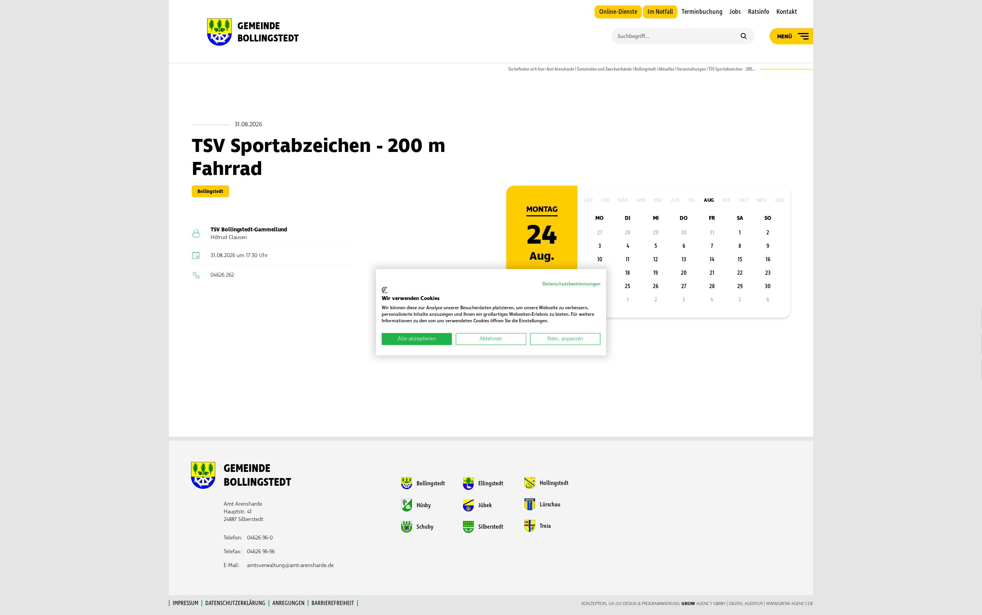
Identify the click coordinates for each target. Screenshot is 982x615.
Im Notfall (660, 11)
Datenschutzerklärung (235, 603)
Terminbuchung (702, 12)
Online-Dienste (618, 11)
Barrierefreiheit (332, 603)
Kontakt (786, 12)
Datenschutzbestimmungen (571, 284)
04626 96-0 (260, 537)
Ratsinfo (758, 12)
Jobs (735, 12)
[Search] (743, 36)
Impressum (185, 603)
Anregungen (288, 603)
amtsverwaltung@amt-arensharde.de (290, 565)
